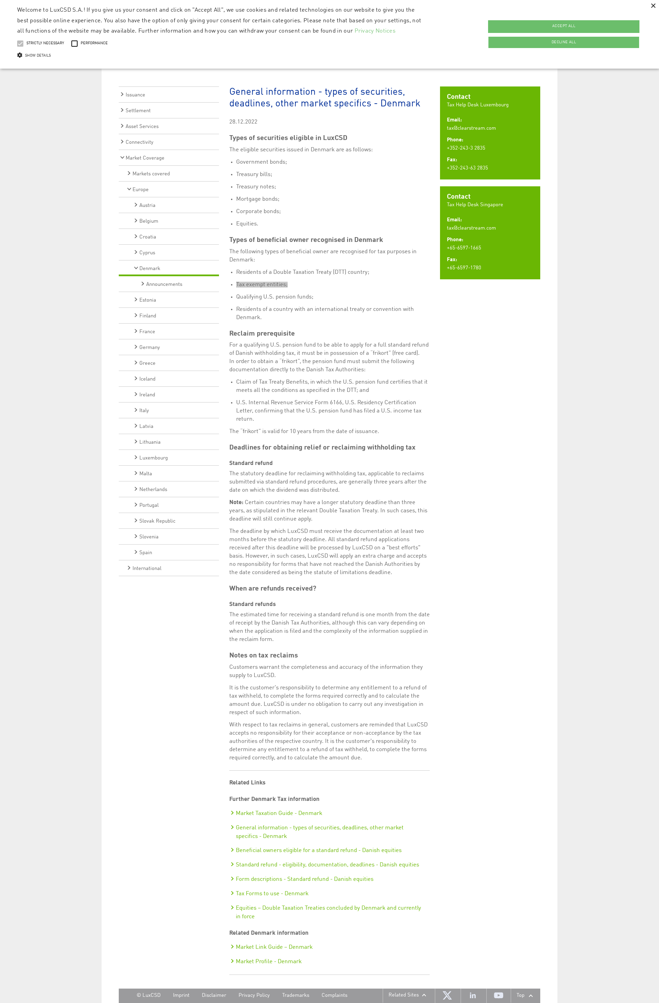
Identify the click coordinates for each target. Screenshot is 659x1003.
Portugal (149, 505)
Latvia (146, 426)
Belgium (148, 221)
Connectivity (139, 142)
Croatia (147, 237)
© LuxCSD (149, 995)
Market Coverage (145, 158)
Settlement (138, 111)
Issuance (135, 95)
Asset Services (142, 126)
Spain (145, 553)
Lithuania (150, 442)
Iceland (147, 379)
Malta (145, 474)
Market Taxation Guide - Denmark (279, 813)
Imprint (181, 995)
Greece (147, 363)
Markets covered (151, 174)
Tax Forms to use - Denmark (272, 894)
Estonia (147, 300)
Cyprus (147, 253)
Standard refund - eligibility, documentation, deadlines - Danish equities (327, 865)
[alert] (329, 34)
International (146, 568)
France (147, 332)
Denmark (149, 268)
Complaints (334, 995)
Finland (147, 316)
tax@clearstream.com (471, 128)
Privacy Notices (375, 31)
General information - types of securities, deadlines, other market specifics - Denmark (320, 832)
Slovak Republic (157, 521)
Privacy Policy (254, 995)
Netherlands (153, 489)
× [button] (653, 6)
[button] (220, 55)
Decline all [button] (564, 42)
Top (520, 995)
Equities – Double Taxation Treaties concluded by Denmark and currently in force (328, 912)
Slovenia (149, 537)
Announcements (164, 284)
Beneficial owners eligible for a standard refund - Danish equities (319, 850)
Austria (147, 205)
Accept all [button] (563, 26)
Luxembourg (153, 458)
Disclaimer (214, 995)
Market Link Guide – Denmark (274, 947)
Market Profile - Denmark (269, 962)
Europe (140, 190)
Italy (144, 410)
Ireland (147, 395)
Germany (149, 347)
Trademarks (295, 995)
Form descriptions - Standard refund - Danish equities (304, 879)
